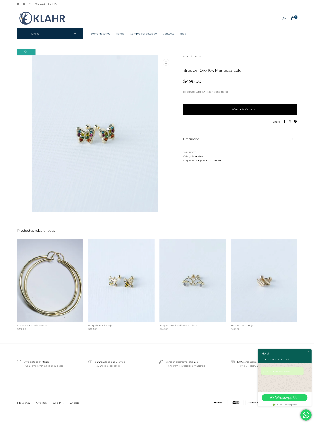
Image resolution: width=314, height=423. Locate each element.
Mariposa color (203, 160)
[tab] (240, 138)
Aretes (197, 56)
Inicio (186, 56)
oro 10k (217, 160)
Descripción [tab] (191, 139)
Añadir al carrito (243, 109)
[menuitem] (100, 33)
